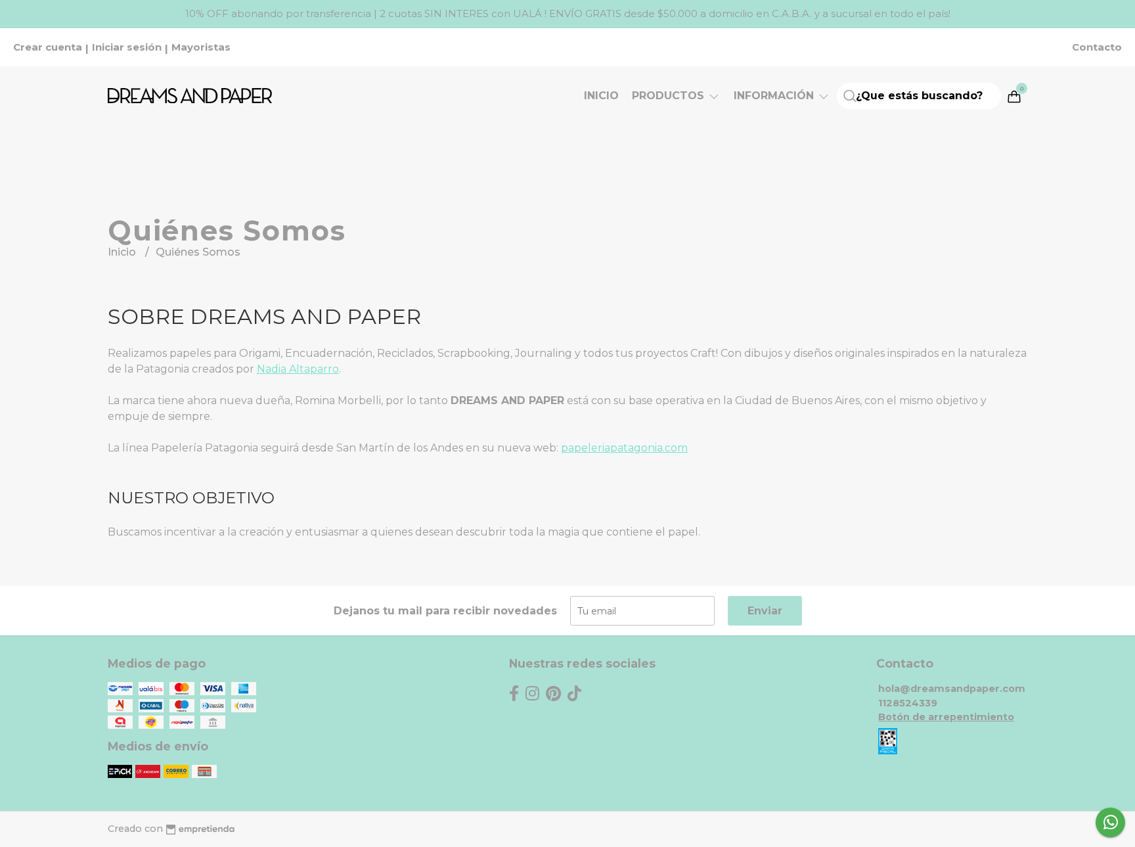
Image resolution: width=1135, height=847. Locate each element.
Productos (669, 95)
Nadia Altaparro (298, 369)
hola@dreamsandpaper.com (951, 689)
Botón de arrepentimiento (946, 717)
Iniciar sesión (127, 47)
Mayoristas (201, 47)
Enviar (764, 611)
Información (775, 95)
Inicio (601, 95)
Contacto (1097, 47)
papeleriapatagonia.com (624, 448)
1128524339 (907, 703)
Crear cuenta (47, 47)
